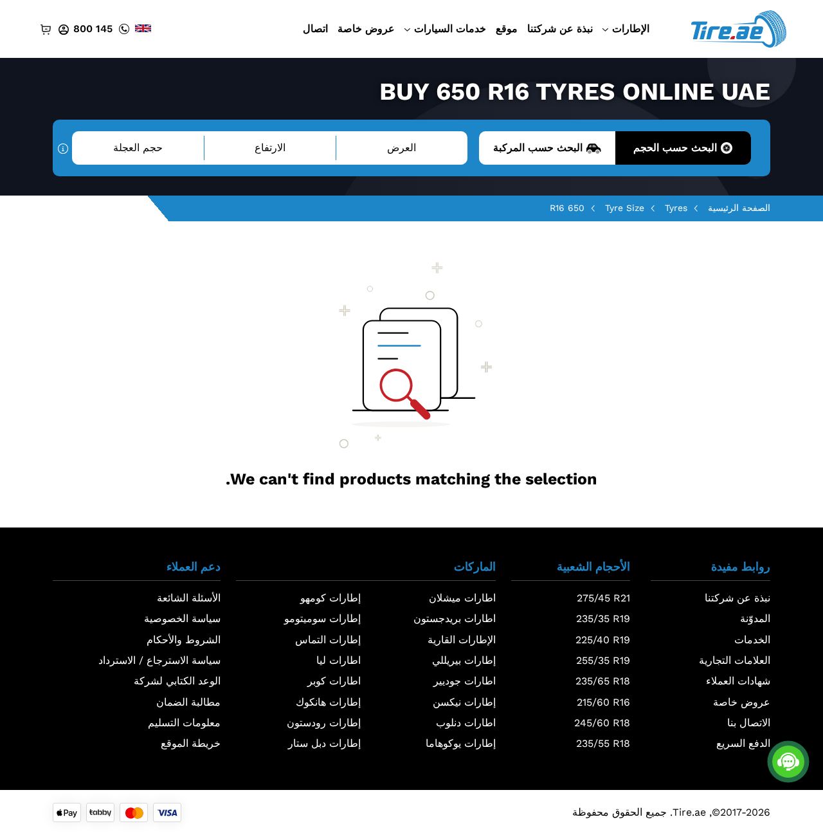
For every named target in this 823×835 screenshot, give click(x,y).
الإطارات (630, 29)
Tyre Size (624, 208)
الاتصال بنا (748, 723)
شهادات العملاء (738, 681)
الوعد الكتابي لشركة (177, 681)
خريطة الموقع (191, 743)
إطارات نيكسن (464, 702)
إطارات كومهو (330, 598)
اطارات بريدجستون (454, 618)
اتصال (315, 29)
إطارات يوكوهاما (461, 743)
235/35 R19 (603, 618)
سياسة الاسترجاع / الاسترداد (159, 660)
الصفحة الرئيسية (739, 208)
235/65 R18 (602, 681)
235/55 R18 (603, 743)
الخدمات (752, 640)
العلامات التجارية (734, 660)
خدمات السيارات (450, 29)
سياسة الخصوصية (182, 618)
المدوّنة (755, 618)
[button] (710, 570)
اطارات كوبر (334, 681)
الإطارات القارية (462, 640)
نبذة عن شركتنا (560, 29)
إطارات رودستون (324, 723)
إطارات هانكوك (328, 702)
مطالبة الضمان (188, 702)
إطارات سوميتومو (322, 618)
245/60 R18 (602, 723)
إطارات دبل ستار (324, 743)
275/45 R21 (603, 598)
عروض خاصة (366, 29)
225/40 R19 (602, 640)
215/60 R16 (603, 702)
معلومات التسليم (184, 723)
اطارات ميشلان (462, 598)
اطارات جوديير (464, 681)
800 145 (93, 29)
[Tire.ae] (738, 28)
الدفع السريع (743, 743)
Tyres (676, 208)
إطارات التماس (328, 640)
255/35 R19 (603, 660)
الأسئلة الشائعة (189, 598)
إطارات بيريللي (464, 660)
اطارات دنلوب (466, 723)
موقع (507, 29)
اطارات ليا (338, 660)
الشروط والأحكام (184, 640)
